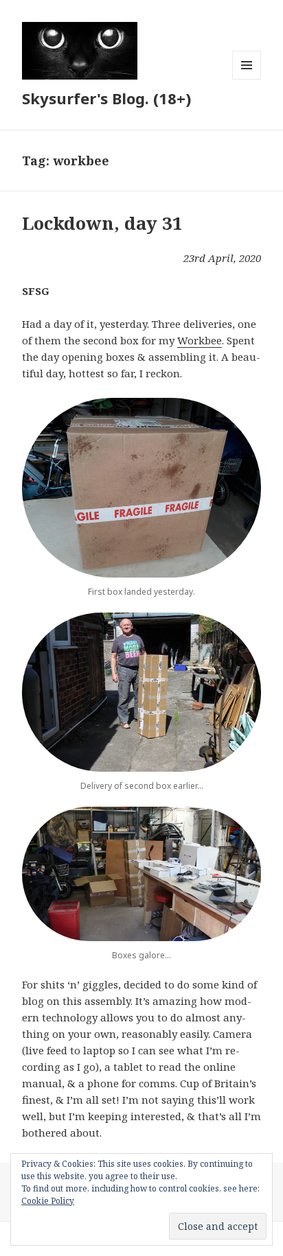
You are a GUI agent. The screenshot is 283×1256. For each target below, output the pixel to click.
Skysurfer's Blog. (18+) (106, 98)
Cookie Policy (47, 1201)
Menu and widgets (247, 79)
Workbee (199, 340)
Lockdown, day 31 (102, 223)
